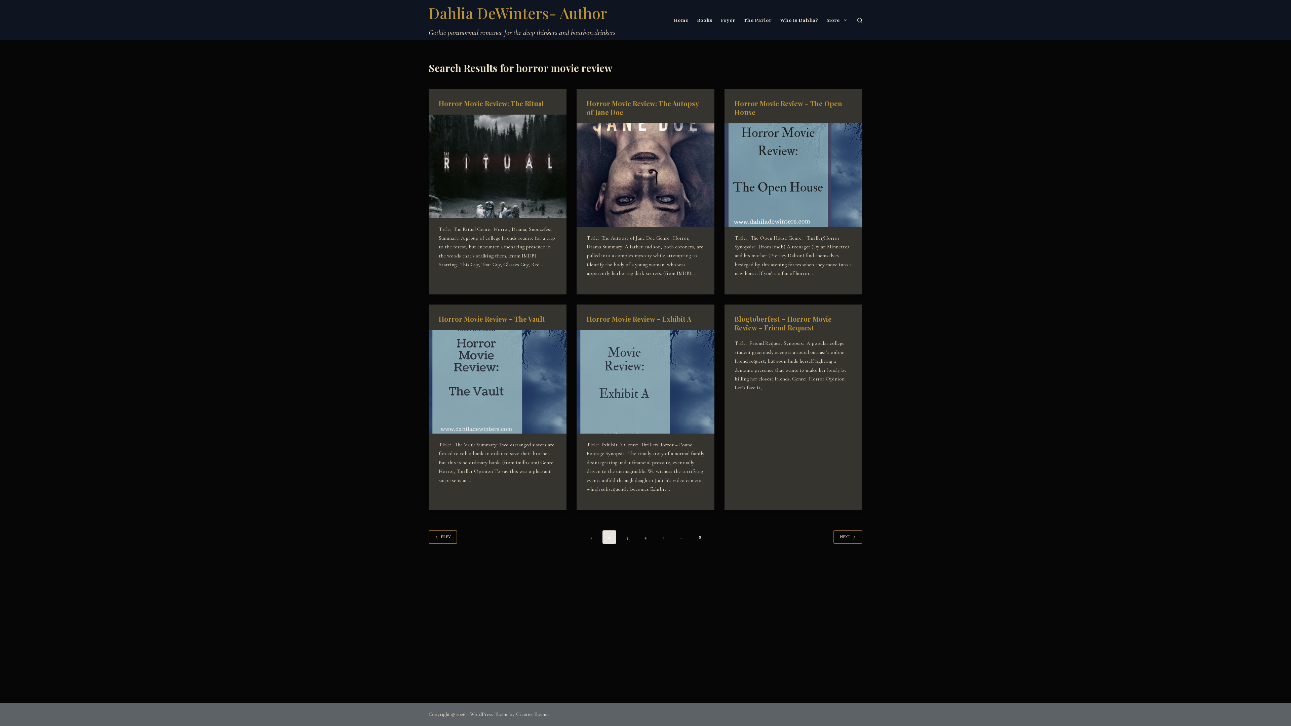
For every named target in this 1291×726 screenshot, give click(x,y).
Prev (446, 536)
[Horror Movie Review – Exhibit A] (645, 382)
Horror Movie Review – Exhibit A (639, 318)
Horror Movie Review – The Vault (492, 318)
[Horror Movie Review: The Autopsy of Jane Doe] (645, 175)
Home (681, 20)
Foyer (728, 20)
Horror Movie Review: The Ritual (491, 103)
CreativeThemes (532, 714)
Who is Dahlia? (799, 20)
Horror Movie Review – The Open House (788, 108)
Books (704, 20)
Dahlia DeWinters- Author (518, 13)
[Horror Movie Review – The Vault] (497, 382)
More (833, 20)
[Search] (859, 20)
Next (845, 536)
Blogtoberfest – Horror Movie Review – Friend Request (783, 323)
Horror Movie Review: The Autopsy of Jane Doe (643, 108)
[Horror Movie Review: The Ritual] (497, 166)
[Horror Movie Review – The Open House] (793, 175)
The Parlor (758, 20)
